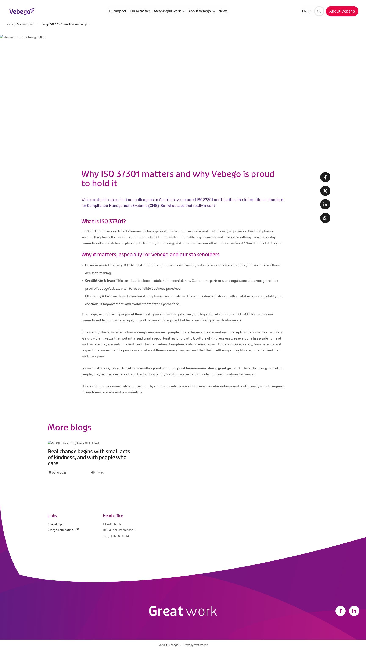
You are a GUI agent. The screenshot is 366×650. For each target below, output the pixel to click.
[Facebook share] (325, 177)
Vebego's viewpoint (20, 24)
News (223, 11)
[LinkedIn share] (325, 204)
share (114, 199)
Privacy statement (196, 645)
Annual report (56, 524)
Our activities (140, 11)
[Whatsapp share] (325, 218)
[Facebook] (341, 611)
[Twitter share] (325, 191)
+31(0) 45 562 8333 (116, 536)
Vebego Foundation (60, 530)
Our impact (117, 11)
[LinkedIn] (354, 611)
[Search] (319, 11)
